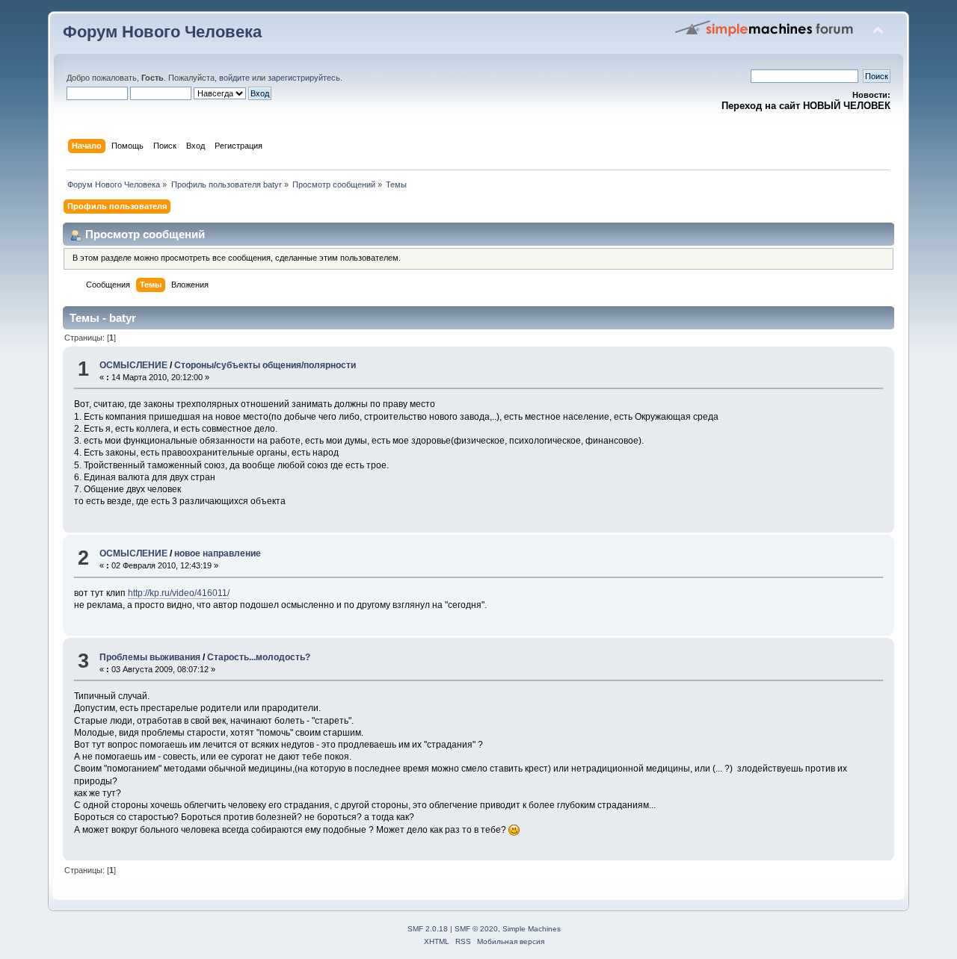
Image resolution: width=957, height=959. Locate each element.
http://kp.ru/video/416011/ (179, 593)
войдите (234, 77)
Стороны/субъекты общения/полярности (265, 365)
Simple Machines (531, 929)
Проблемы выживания (149, 657)
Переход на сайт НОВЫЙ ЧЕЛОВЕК (805, 105)
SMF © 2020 (476, 929)
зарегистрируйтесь (304, 77)
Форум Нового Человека (162, 31)
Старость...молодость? (258, 657)
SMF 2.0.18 (427, 929)
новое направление (217, 553)
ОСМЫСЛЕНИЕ (133, 365)
